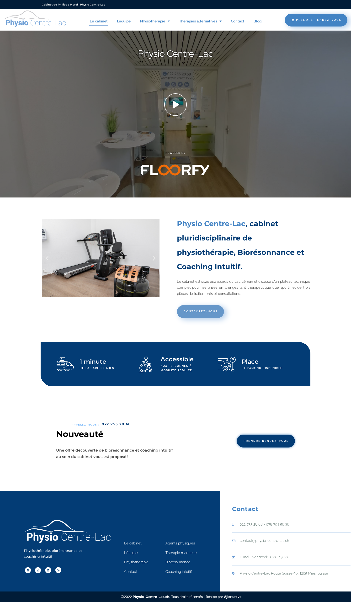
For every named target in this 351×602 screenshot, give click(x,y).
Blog (257, 21)
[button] (47, 258)
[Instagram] (38, 570)
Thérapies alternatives (198, 21)
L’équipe (124, 21)
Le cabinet (99, 21)
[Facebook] (28, 570)
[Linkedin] (48, 570)
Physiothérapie (152, 21)
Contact (237, 21)
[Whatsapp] (58, 570)
